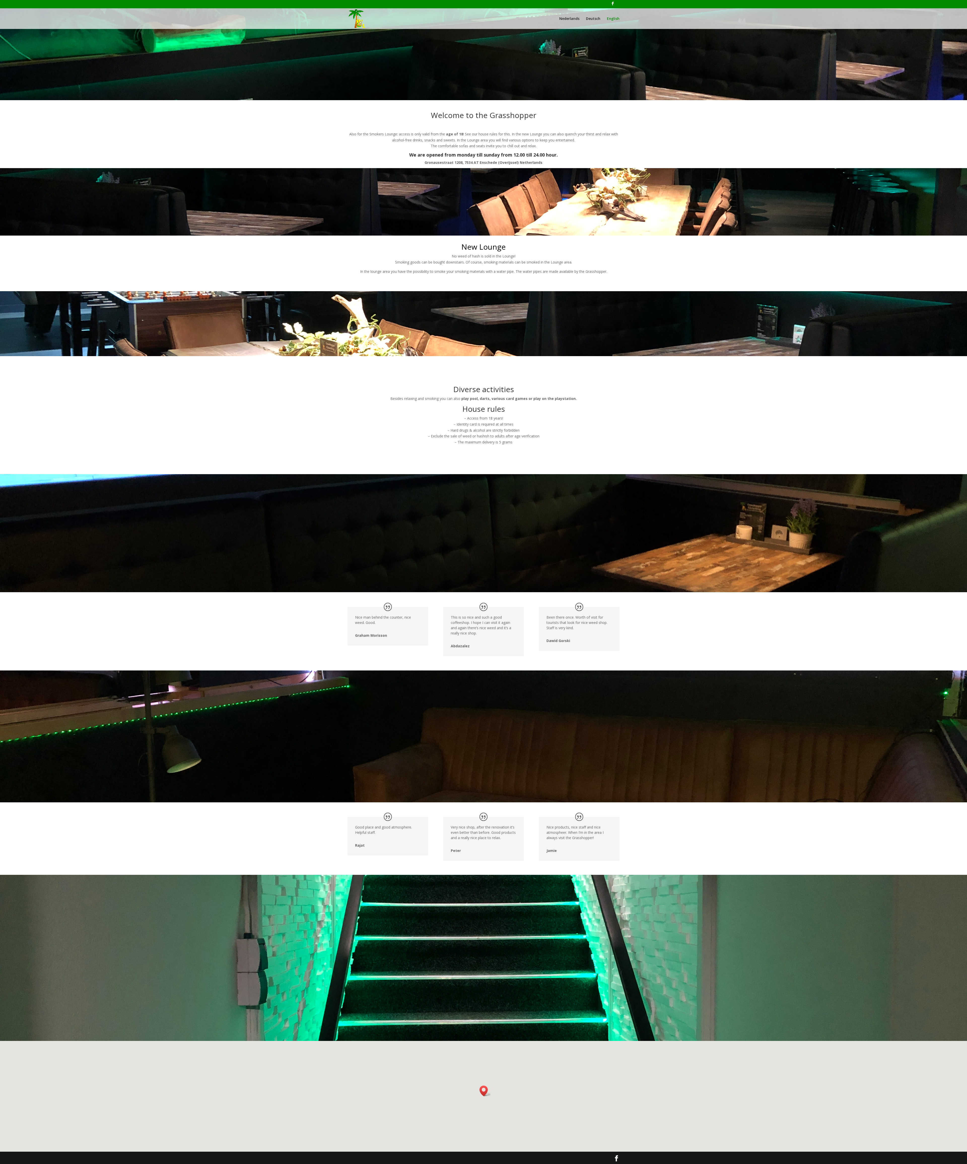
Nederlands (569, 19)
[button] (485, 1090)
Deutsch (593, 19)
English (613, 19)
